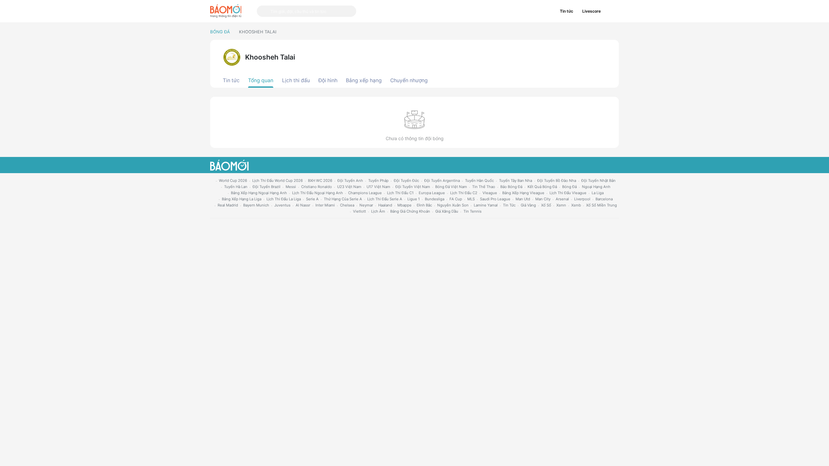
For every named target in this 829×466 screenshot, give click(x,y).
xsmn (561, 205)
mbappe (404, 205)
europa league (432, 193)
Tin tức (566, 11)
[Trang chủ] (225, 11)
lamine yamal (486, 205)
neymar (366, 205)
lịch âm (378, 211)
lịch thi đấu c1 (400, 193)
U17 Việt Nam (378, 186)
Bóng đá (220, 31)
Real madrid (228, 205)
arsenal (562, 199)
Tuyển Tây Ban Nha (515, 180)
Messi (291, 186)
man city (543, 199)
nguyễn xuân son (453, 205)
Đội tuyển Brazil (266, 186)
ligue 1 (413, 199)
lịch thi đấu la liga (284, 199)
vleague (490, 193)
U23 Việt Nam (349, 186)
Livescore (591, 11)
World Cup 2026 (233, 180)
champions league (365, 193)
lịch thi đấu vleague (568, 193)
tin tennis (472, 211)
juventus (282, 205)
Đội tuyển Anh (350, 180)
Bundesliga (434, 199)
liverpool (582, 199)
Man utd (523, 199)
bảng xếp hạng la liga (241, 199)
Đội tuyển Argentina (442, 180)
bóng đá (569, 186)
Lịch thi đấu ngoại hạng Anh (317, 193)
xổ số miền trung (601, 205)
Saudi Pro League (495, 199)
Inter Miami (325, 205)
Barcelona (604, 199)
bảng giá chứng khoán (410, 211)
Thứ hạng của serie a (343, 199)
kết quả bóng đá (542, 186)
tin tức (509, 205)
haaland (385, 205)
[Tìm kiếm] (263, 11)
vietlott (359, 211)
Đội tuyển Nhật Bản (598, 180)
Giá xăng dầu (446, 211)
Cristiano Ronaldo (316, 186)
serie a (312, 199)
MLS (471, 199)
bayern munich (256, 205)
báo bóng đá (511, 186)
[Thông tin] (612, 11)
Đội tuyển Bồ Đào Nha (556, 180)
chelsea (347, 205)
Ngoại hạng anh (596, 186)
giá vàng (528, 205)
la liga (598, 193)
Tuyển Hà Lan (235, 186)
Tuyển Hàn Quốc (479, 180)
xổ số (546, 205)
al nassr (303, 205)
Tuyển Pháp (378, 180)
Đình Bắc (424, 205)
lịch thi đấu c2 (463, 193)
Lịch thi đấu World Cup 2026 (277, 180)
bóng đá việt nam (451, 186)
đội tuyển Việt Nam (412, 186)
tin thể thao (483, 186)
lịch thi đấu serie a (384, 199)
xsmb (576, 205)
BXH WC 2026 (320, 180)
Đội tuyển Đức (406, 180)
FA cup (455, 199)
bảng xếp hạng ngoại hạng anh (259, 193)
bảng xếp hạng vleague (523, 193)
